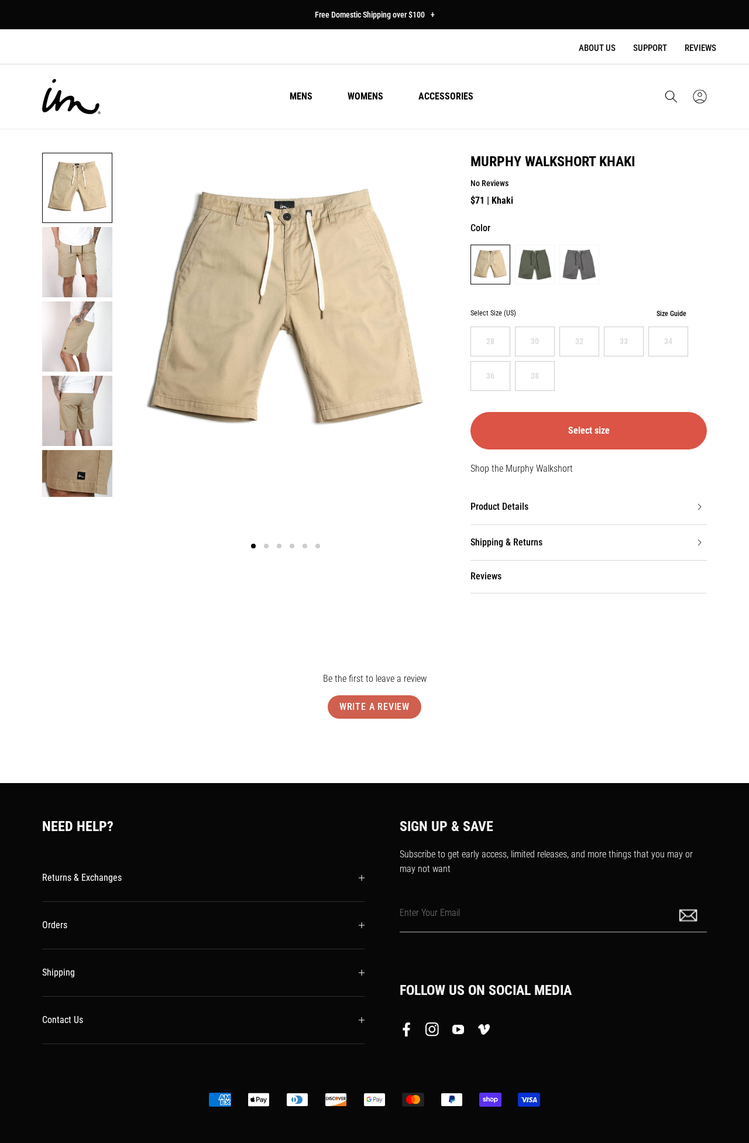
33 (624, 341)
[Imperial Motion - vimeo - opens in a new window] (484, 1032)
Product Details (499, 506)
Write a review (374, 706)
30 (535, 341)
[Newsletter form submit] (689, 914)
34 (668, 341)
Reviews (700, 48)
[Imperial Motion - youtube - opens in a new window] (458, 1032)
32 (579, 341)
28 (490, 341)
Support (650, 48)
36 (490, 375)
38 (535, 375)
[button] (671, 96)
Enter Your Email (430, 912)
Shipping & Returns (506, 542)
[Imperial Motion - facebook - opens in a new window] (410, 1032)
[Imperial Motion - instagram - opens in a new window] (432, 1032)
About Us (597, 48)
